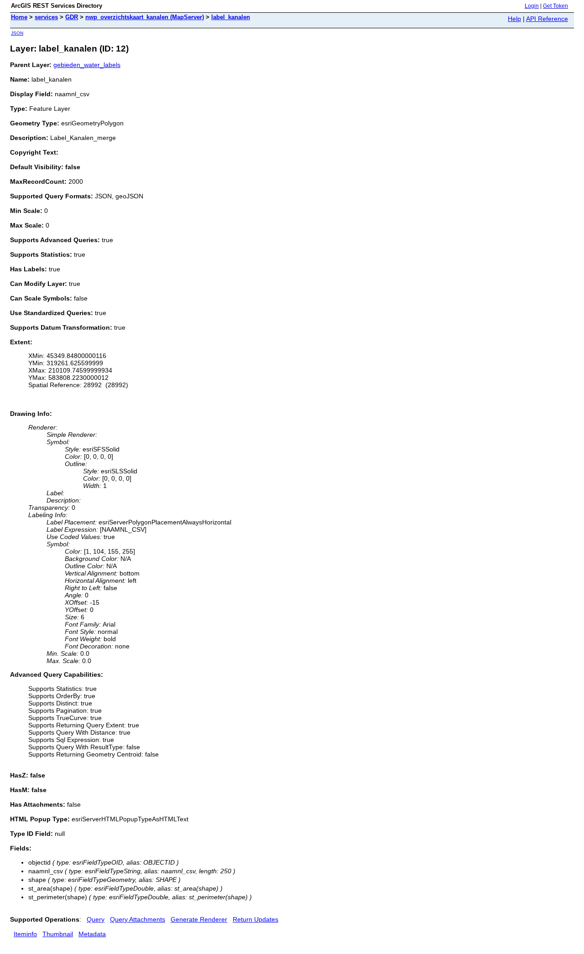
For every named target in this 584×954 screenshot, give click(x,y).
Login (532, 6)
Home (19, 17)
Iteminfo (25, 934)
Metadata (92, 934)
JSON (17, 33)
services (46, 17)
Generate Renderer (199, 919)
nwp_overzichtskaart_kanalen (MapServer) (144, 17)
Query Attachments (137, 919)
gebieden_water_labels (86, 64)
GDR (71, 17)
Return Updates (255, 919)
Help (514, 18)
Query (95, 919)
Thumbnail (57, 934)
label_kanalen (230, 17)
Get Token (555, 6)
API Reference (547, 18)
